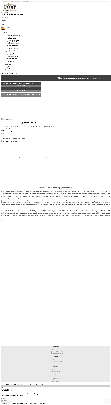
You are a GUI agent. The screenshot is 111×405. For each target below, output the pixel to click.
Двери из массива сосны (14, 37)
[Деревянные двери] (7, 119)
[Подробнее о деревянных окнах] (10, 141)
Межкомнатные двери (13, 48)
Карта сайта (55, 381)
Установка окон (57, 359)
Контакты (6, 69)
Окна (5, 51)
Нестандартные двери (13, 40)
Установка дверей (57, 349)
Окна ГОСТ (10, 63)
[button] (2, 99)
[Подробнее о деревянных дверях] (11, 131)
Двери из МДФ (11, 50)
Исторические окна (12, 56)
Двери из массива (57, 370)
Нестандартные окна (13, 60)
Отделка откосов (57, 361)
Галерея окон (10, 53)
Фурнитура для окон (57, 363)
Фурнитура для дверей (57, 353)
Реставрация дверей (12, 45)
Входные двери (11, 47)
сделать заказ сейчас (17, 14)
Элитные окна (11, 61)
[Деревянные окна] (7, 134)
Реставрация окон (12, 58)
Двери (5, 32)
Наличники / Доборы (57, 351)
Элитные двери (11, 38)
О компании (7, 64)
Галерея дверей (11, 34)
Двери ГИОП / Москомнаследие (16, 42)
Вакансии (10, 66)
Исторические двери (13, 43)
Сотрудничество (11, 68)
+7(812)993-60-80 (20, 395)
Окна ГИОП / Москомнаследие (15, 55)
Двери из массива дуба (13, 35)
